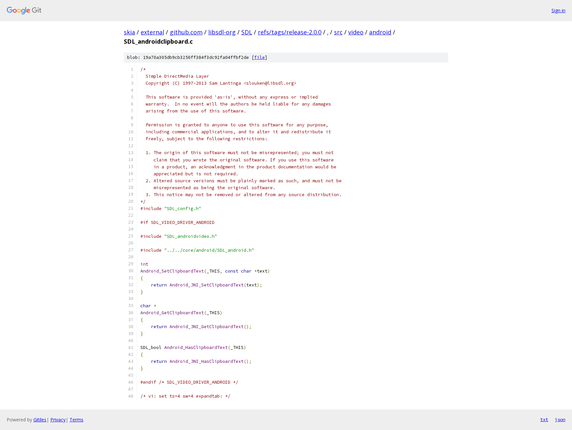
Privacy (58, 419)
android (380, 32)
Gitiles (39, 419)
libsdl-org (222, 32)
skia (129, 32)
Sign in (558, 10)
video (355, 32)
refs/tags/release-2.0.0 (289, 32)
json (560, 419)
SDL (246, 32)
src (338, 32)
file (259, 57)
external (152, 32)
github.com (186, 32)
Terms (76, 419)
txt (544, 419)
